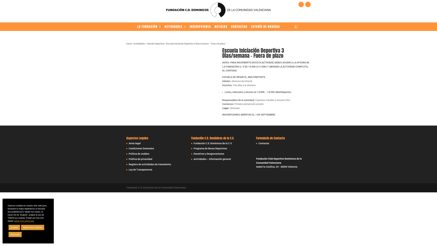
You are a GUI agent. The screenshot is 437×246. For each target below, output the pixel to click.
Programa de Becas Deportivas (210, 148)
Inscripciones (200, 27)
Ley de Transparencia (140, 169)
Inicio (129, 43)
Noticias (221, 27)
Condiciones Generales (141, 148)
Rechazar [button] (15, 234)
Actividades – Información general (212, 159)
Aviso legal (135, 143)
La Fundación (147, 27)
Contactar (239, 27)
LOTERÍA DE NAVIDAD (265, 27)
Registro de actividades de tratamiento (150, 164)
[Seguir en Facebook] (301, 4)
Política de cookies (139, 153)
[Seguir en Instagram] (308, 4)
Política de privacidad (140, 159)
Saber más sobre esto (24, 221)
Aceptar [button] (14, 227)
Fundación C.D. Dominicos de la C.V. (213, 143)
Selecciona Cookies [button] (32, 227)
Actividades (173, 27)
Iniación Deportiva (155, 43)
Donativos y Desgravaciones (209, 153)
